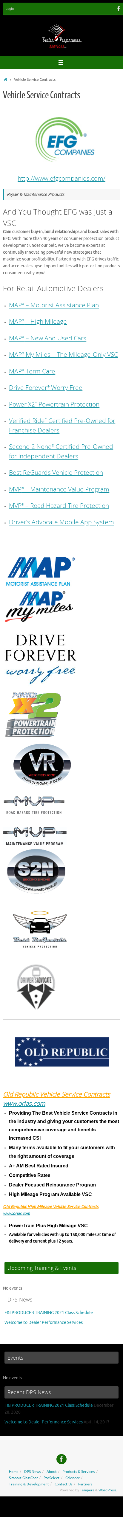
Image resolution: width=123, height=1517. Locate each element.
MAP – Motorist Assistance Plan (54, 305)
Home (14, 1471)
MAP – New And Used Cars (47, 338)
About (52, 1471)
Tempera (87, 1490)
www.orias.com (24, 1103)
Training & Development (29, 1484)
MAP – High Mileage (38, 321)
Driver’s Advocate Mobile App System (61, 522)
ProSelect (51, 1478)
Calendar (72, 1478)
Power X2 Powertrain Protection (54, 404)
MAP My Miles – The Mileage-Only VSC (63, 354)
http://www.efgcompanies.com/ (61, 178)
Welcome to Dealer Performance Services (43, 1322)
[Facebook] (119, 8)
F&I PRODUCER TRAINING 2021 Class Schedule (48, 1312)
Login (10, 9)
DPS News (32, 1471)
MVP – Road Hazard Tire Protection (59, 505)
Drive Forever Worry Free (45, 387)
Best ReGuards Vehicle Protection (56, 472)
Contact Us (63, 1484)
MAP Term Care (32, 371)
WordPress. (108, 1490)
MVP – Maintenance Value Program (59, 489)
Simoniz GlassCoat (23, 1478)
